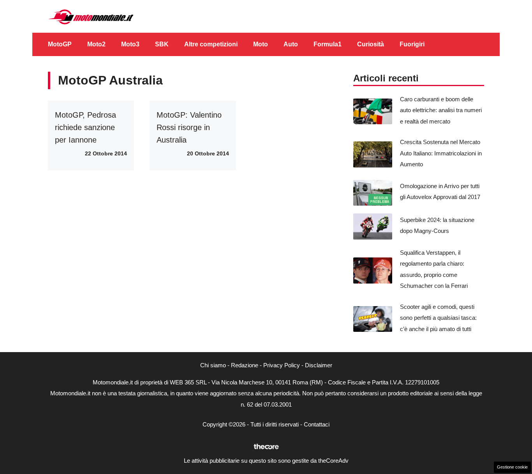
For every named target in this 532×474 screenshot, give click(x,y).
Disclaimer (318, 365)
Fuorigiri (412, 44)
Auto (291, 44)
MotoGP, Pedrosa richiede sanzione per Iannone (85, 127)
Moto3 (130, 44)
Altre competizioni (211, 44)
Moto (260, 44)
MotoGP (60, 44)
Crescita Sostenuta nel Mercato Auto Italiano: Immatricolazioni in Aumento (441, 153)
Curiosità (370, 44)
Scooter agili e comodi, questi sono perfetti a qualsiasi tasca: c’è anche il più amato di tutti (438, 317)
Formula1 (328, 44)
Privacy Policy (281, 365)
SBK (162, 44)
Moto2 (96, 44)
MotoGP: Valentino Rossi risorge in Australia (189, 127)
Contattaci (316, 424)
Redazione (244, 365)
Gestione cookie (512, 467)
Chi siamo (213, 365)
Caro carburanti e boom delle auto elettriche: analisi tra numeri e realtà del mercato (441, 110)
